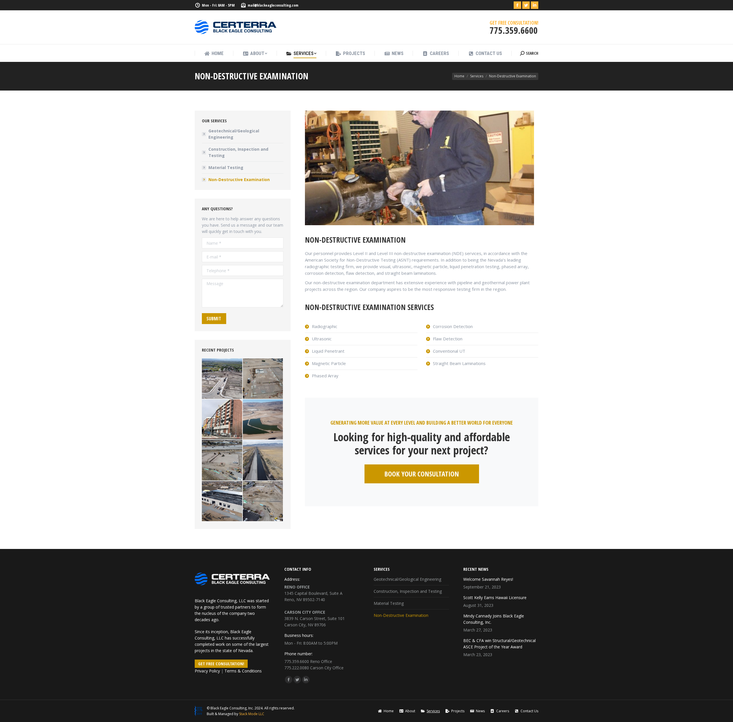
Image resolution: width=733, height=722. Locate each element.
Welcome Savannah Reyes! (488, 579)
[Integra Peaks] (263, 501)
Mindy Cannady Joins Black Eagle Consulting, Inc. (493, 619)
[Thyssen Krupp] (263, 378)
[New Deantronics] (222, 501)
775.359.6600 (296, 661)
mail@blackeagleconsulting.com (273, 5)
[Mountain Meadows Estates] (222, 378)
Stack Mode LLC (251, 713)
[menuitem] (214, 53)
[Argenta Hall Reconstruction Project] (222, 419)
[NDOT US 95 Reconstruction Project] (263, 460)
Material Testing (225, 167)
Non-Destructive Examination (239, 179)
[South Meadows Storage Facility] (222, 460)
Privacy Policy (207, 671)
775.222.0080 (296, 667)
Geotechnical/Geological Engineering (233, 134)
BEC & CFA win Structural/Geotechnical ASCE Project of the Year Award (499, 644)
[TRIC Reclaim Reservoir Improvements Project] (263, 419)
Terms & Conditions (243, 671)
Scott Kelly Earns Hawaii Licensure (495, 597)
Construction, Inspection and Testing (238, 152)
